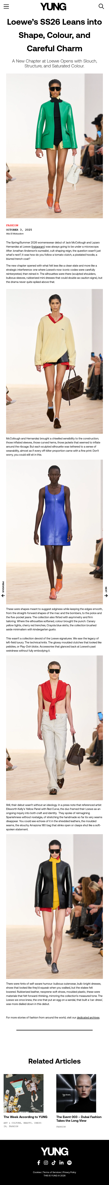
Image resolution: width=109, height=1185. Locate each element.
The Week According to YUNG (25, 1117)
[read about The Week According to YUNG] (28, 1093)
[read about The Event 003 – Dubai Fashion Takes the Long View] (80, 1093)
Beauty (28, 1123)
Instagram (38, 246)
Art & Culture (12, 1123)
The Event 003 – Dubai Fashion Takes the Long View (79, 1118)
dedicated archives (88, 1017)
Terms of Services (52, 1172)
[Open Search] (101, 6)
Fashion (12, 225)
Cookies (37, 1172)
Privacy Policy (69, 1172)
